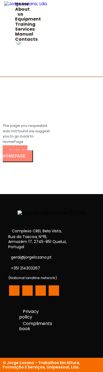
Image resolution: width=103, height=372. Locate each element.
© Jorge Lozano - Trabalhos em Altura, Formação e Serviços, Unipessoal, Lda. (41, 365)
